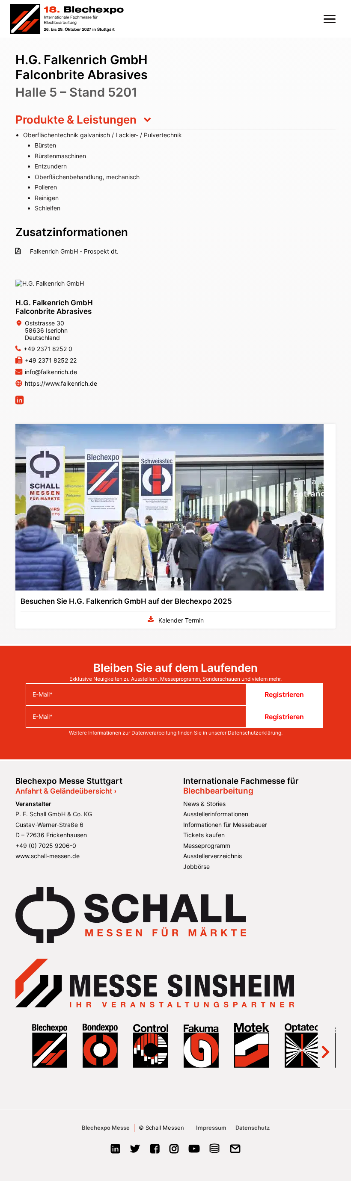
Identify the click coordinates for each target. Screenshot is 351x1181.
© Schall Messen (161, 1127)
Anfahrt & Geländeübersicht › (65, 791)
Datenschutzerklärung (254, 732)
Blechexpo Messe (106, 1127)
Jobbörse (196, 866)
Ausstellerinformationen (215, 814)
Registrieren (284, 694)
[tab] (175, 120)
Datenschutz (252, 1127)
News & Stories (204, 803)
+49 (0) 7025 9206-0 (45, 845)
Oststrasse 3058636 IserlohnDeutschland (46, 330)
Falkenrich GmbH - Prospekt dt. (73, 251)
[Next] (325, 1045)
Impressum (211, 1127)
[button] (329, 19)
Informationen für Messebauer (225, 824)
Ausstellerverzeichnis (212, 855)
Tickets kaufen (204, 835)
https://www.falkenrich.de (61, 383)
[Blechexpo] (67, 19)
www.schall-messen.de (47, 855)
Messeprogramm (206, 845)
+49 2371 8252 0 (48, 348)
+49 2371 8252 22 (51, 360)
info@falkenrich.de (51, 371)
